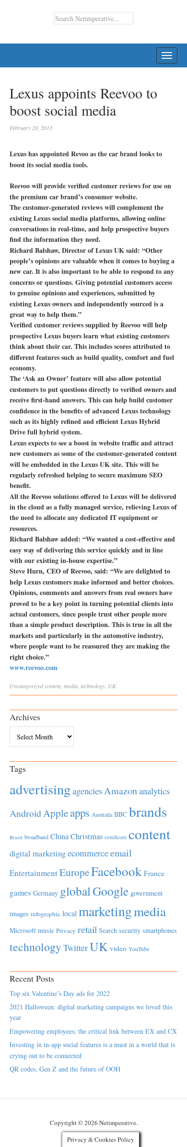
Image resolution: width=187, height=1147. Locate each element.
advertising (40, 789)
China (59, 836)
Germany (45, 893)
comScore (116, 837)
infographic (45, 913)
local (69, 913)
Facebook (116, 871)
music (46, 930)
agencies (87, 791)
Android (25, 813)
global (75, 891)
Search (108, 930)
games (20, 892)
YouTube (139, 948)
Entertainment (34, 872)
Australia (102, 814)
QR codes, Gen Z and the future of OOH (65, 1068)
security (129, 930)
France (154, 873)
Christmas (86, 836)
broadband (36, 837)
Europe (74, 872)
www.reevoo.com (34, 667)
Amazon (120, 790)
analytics (154, 791)
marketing (105, 911)
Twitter (75, 947)
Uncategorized (26, 686)
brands (148, 811)
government (146, 893)
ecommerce (88, 853)
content (53, 686)
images (19, 913)
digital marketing (38, 853)
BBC (120, 814)
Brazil (16, 837)
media (71, 686)
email (121, 852)
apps (80, 812)
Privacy (66, 930)
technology (93, 686)
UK (112, 686)
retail (87, 929)
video (118, 948)
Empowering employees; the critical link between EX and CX (93, 1031)
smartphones (159, 930)
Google (111, 891)
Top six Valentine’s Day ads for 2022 (60, 993)
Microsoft (23, 930)
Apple (55, 813)
